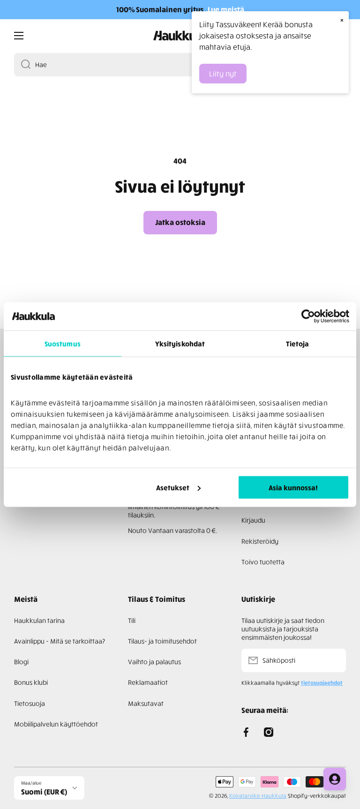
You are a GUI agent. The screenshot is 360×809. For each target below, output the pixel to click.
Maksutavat (146, 703)
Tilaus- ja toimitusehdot (162, 641)
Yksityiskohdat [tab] (180, 343)
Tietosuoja (29, 703)
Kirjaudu (253, 520)
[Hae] (22, 64)
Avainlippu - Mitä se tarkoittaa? (59, 641)
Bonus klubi (31, 682)
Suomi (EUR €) (44, 791)
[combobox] (180, 64)
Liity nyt (223, 73)
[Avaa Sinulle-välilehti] (334, 779)
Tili (131, 620)
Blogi (21, 662)
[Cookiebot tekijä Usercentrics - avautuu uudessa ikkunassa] (308, 316)
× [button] (342, 20)
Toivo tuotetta (263, 562)
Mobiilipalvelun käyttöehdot (56, 724)
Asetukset (172, 487)
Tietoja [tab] (297, 343)
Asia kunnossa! (293, 487)
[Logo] (180, 35)
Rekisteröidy (259, 541)
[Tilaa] (334, 660)
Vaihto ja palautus (154, 662)
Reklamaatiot (148, 682)
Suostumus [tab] (63, 343)
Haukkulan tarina (39, 620)
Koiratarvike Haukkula (257, 795)
